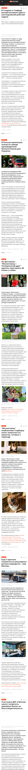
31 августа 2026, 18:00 (6, 272)
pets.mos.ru (8, 471)
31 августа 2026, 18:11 (6, 153)
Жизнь (21, 4)
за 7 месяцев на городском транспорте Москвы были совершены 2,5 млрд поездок (13, 684)
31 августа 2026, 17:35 (6, 568)
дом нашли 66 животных (14, 542)
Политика (7, 4)
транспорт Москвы (6, 689)
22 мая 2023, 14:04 (5, 19)
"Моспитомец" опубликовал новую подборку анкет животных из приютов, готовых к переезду (12, 411)
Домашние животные (13, 415)
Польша (9, 249)
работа (8, 129)
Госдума (4, 129)
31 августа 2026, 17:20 (6, 710)
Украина (4, 249)
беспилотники (16, 249)
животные (4, 415)
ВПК (22, 249)
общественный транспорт (17, 689)
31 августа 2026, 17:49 (6, 439)
